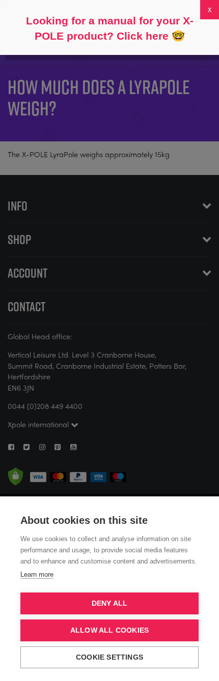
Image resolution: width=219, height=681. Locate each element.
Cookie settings (109, 657)
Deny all (110, 603)
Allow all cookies (109, 630)
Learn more (36, 574)
